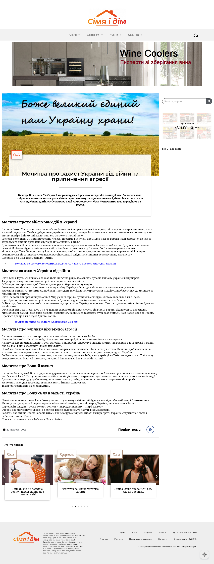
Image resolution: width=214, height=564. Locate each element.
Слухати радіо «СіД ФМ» (185, 539)
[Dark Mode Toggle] (204, 554)
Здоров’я (93, 34)
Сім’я (73, 34)
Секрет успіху (122, 454)
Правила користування (140, 539)
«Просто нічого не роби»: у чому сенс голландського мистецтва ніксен (134, 491)
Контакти (162, 539)
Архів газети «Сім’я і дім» (185, 532)
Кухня (114, 34)
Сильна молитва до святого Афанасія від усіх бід (46, 321)
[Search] (209, 101)
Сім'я (16, 155)
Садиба (133, 34)
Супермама (15, 454)
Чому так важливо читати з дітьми (28, 490)
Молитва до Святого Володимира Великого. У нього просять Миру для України (65, 263)
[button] (150, 429)
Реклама (118, 539)
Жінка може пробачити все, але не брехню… (81, 490)
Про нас (104, 539)
